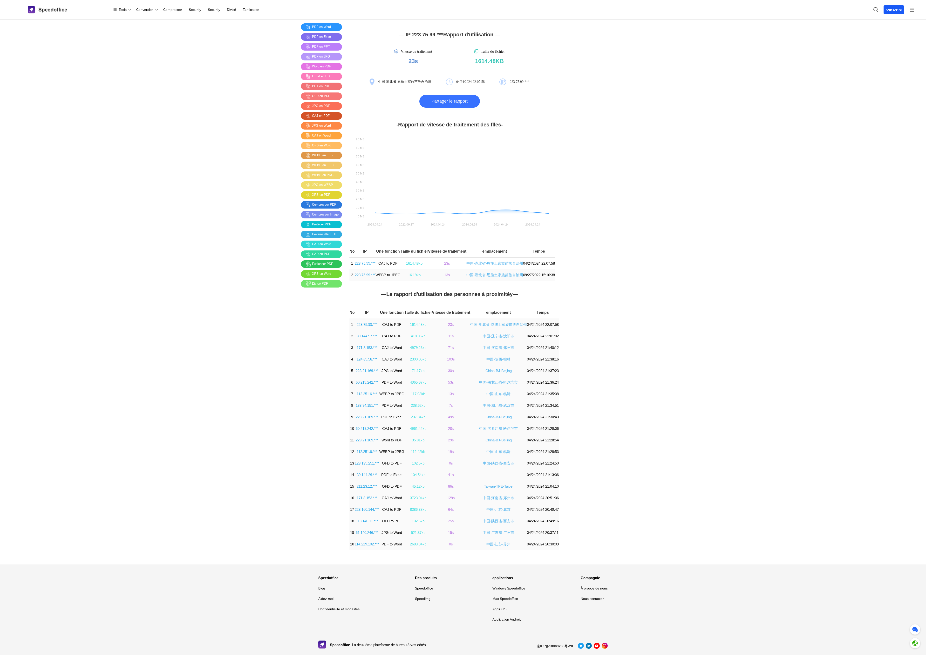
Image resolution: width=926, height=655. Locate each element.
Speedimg (422, 599)
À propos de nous (594, 588)
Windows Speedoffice (508, 588)
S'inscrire (894, 10)
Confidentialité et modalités (339, 609)
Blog (321, 588)
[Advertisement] (320, 363)
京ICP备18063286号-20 (555, 646)
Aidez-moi (326, 599)
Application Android (507, 619)
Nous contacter (592, 599)
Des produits (426, 578)
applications (502, 578)
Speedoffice (328, 578)
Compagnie (590, 578)
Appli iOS (499, 609)
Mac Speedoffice (505, 599)
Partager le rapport (449, 101)
